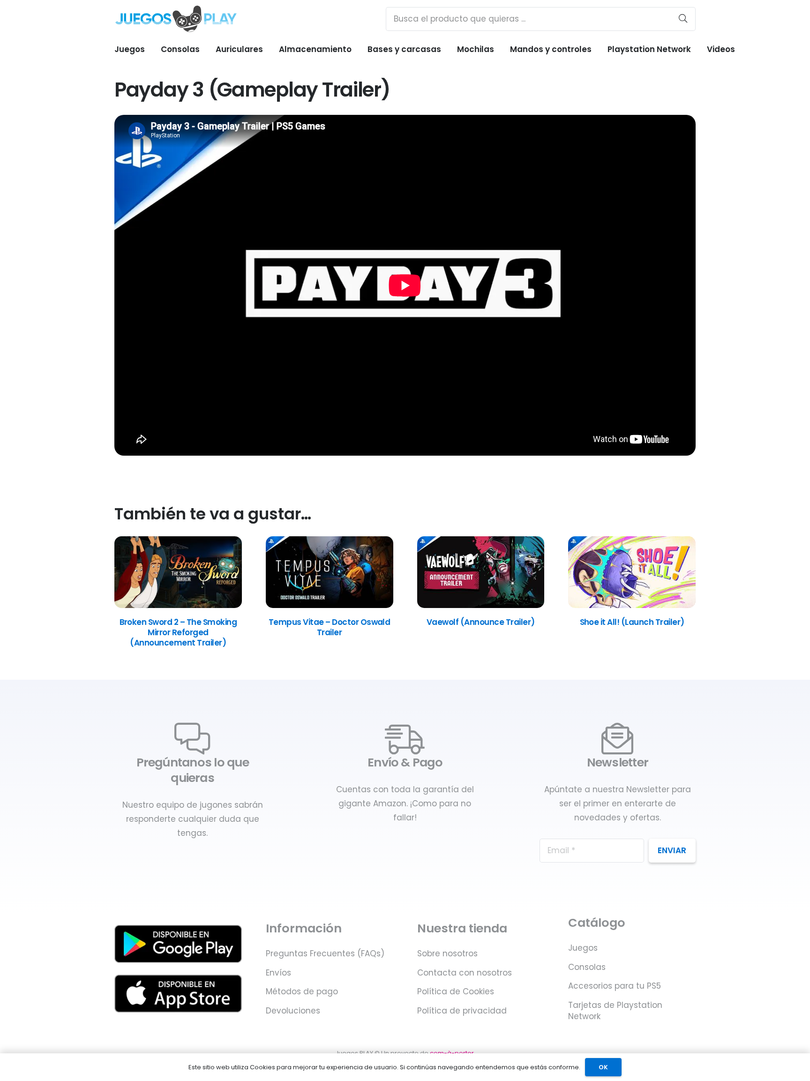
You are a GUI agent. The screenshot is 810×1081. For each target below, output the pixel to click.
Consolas (587, 967)
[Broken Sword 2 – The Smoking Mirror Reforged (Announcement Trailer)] (178, 605)
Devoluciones (293, 1010)
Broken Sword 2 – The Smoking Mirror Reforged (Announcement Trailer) (178, 632)
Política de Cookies (455, 991)
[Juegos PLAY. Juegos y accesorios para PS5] (176, 19)
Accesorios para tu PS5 (614, 985)
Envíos (278, 972)
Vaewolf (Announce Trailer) (481, 622)
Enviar (672, 850)
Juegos (583, 947)
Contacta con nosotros (464, 972)
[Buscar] (683, 18)
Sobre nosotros (447, 953)
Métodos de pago (302, 991)
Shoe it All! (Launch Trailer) (632, 622)
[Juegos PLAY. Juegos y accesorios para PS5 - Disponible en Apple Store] (178, 994)
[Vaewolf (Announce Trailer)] (481, 605)
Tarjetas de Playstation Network (615, 1010)
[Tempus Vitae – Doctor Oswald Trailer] (329, 605)
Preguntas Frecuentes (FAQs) (325, 953)
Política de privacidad (462, 1010)
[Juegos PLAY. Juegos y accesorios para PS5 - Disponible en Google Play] (178, 944)
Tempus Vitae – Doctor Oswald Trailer (329, 627)
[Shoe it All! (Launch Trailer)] (632, 605)
